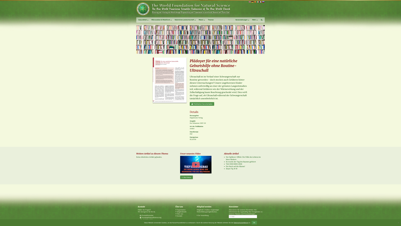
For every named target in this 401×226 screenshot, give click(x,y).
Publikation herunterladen (203, 104)
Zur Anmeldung (203, 215)
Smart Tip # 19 (231, 169)
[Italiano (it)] (258, 2)
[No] (398, 223)
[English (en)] (249, 2)
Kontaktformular (147, 215)
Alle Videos (187, 177)
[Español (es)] (255, 2)
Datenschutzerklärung (241, 223)
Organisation (181, 210)
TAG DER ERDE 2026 (234, 164)
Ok (254, 223)
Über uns (180, 214)
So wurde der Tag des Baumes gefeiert (241, 162)
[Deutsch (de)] (252, 2)
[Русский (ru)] (263, 2)
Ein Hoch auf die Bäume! (235, 166)
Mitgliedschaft (181, 212)
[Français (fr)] (260, 2)
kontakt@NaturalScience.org (151, 217)
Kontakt (179, 216)
